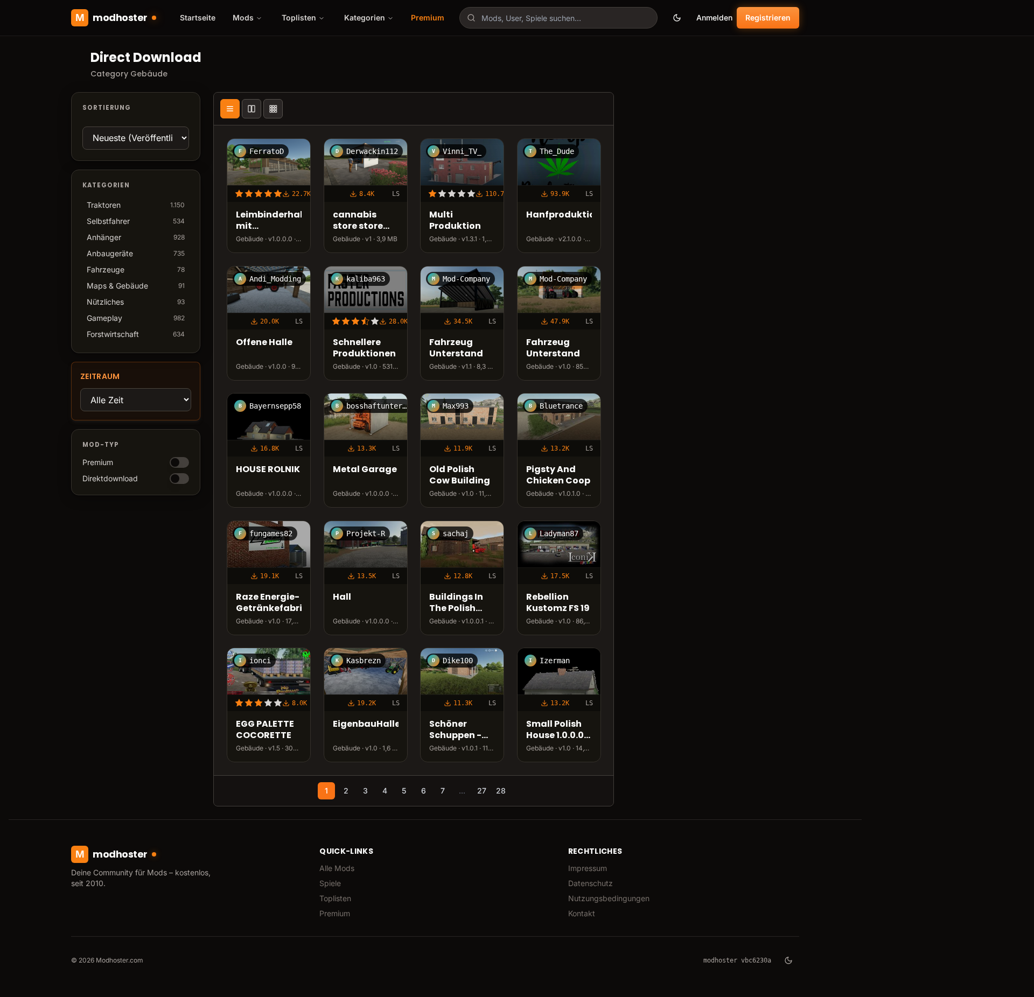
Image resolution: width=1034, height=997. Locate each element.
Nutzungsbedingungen (608, 898)
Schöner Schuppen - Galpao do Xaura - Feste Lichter (460, 730)
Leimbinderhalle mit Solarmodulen (269, 220)
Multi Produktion (455, 220)
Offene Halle (264, 342)
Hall (342, 597)
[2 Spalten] (251, 108)
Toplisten (335, 898)
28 (501, 790)
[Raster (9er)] (273, 108)
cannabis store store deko (358, 220)
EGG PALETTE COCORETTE (265, 730)
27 (481, 790)
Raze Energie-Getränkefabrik (269, 603)
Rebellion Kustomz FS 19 (558, 603)
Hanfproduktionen (559, 215)
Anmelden (714, 17)
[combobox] (558, 18)
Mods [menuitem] (243, 17)
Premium (427, 17)
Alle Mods (336, 868)
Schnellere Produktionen (364, 348)
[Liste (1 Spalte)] (230, 108)
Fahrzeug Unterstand (456, 348)
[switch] (179, 462)
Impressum (587, 868)
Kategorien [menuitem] (364, 17)
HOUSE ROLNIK (268, 469)
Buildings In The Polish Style (456, 603)
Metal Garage (365, 469)
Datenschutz (590, 883)
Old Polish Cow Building (459, 475)
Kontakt (581, 913)
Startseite (197, 17)
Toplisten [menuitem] (299, 17)
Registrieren (768, 17)
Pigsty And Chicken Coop (558, 475)
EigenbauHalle (366, 724)
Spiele (330, 883)
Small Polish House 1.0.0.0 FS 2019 (555, 730)
